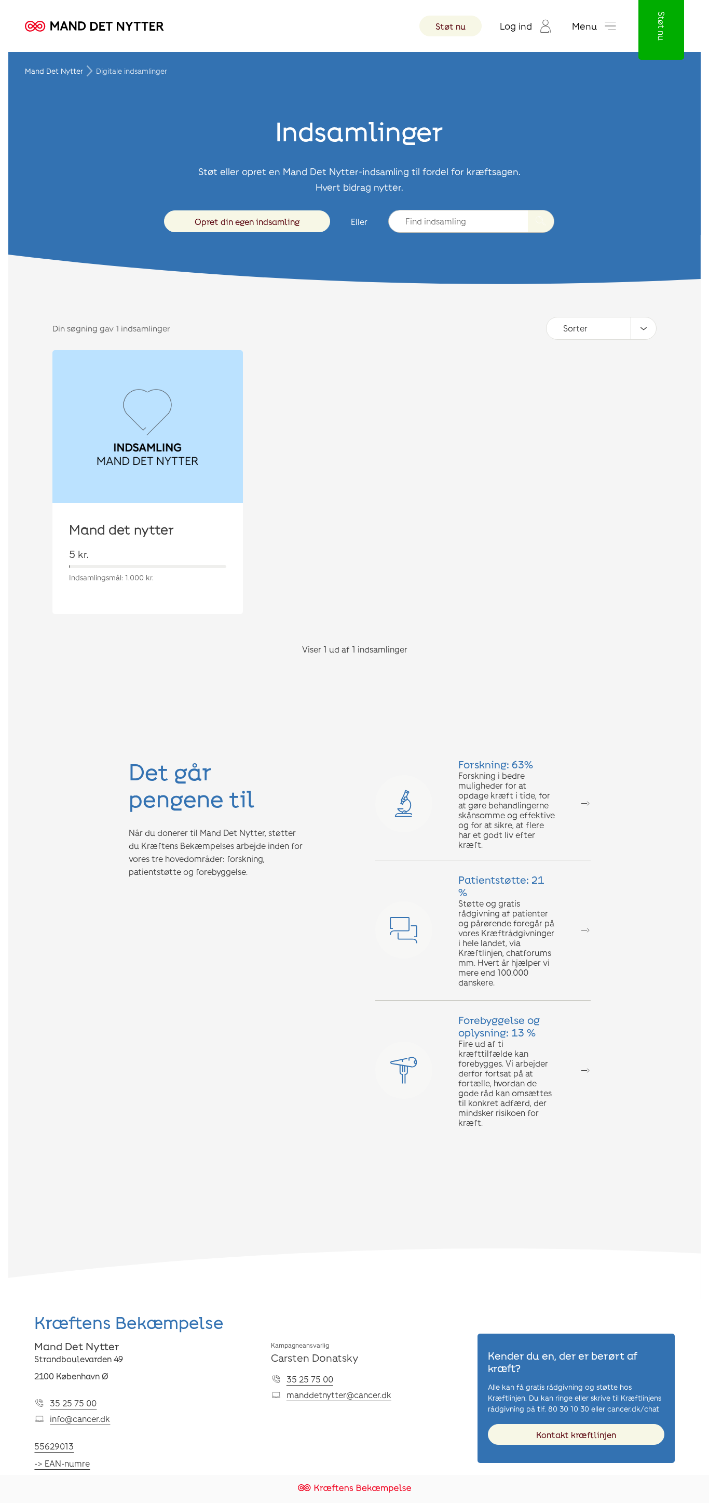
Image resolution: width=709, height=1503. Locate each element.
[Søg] (541, 221)
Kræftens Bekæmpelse (129, 1322)
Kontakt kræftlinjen (576, 1435)
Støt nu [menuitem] (450, 26)
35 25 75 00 (73, 1403)
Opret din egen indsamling (247, 222)
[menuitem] (525, 26)
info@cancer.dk (80, 1419)
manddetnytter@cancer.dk (339, 1395)
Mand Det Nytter (54, 70)
